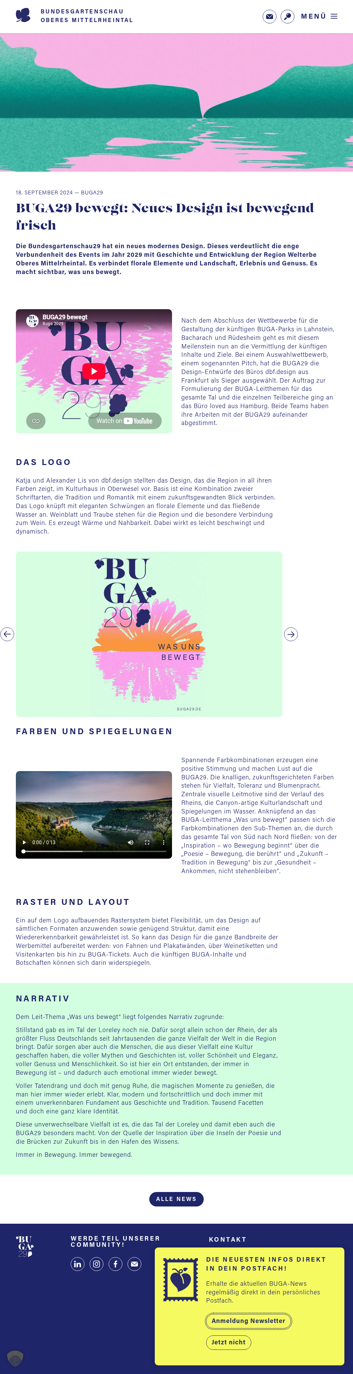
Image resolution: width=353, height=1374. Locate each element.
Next (291, 634)
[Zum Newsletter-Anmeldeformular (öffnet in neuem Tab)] (269, 16)
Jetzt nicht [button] (229, 1343)
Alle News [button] (176, 1199)
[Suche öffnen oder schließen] (287, 16)
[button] (15, 1359)
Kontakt (228, 1240)
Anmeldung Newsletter (248, 1322)
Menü (314, 16)
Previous (7, 634)
